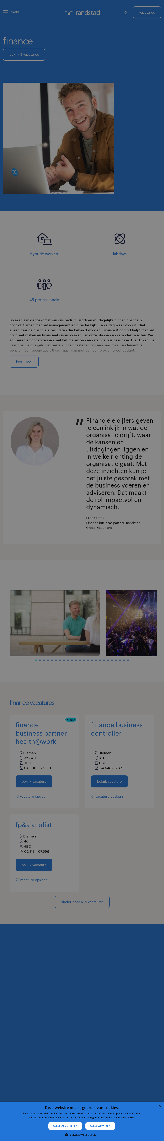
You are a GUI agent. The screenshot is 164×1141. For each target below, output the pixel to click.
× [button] (159, 1106)
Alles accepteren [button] (65, 1126)
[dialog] (82, 1121)
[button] (82, 1134)
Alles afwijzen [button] (100, 1126)
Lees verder (128, 1117)
